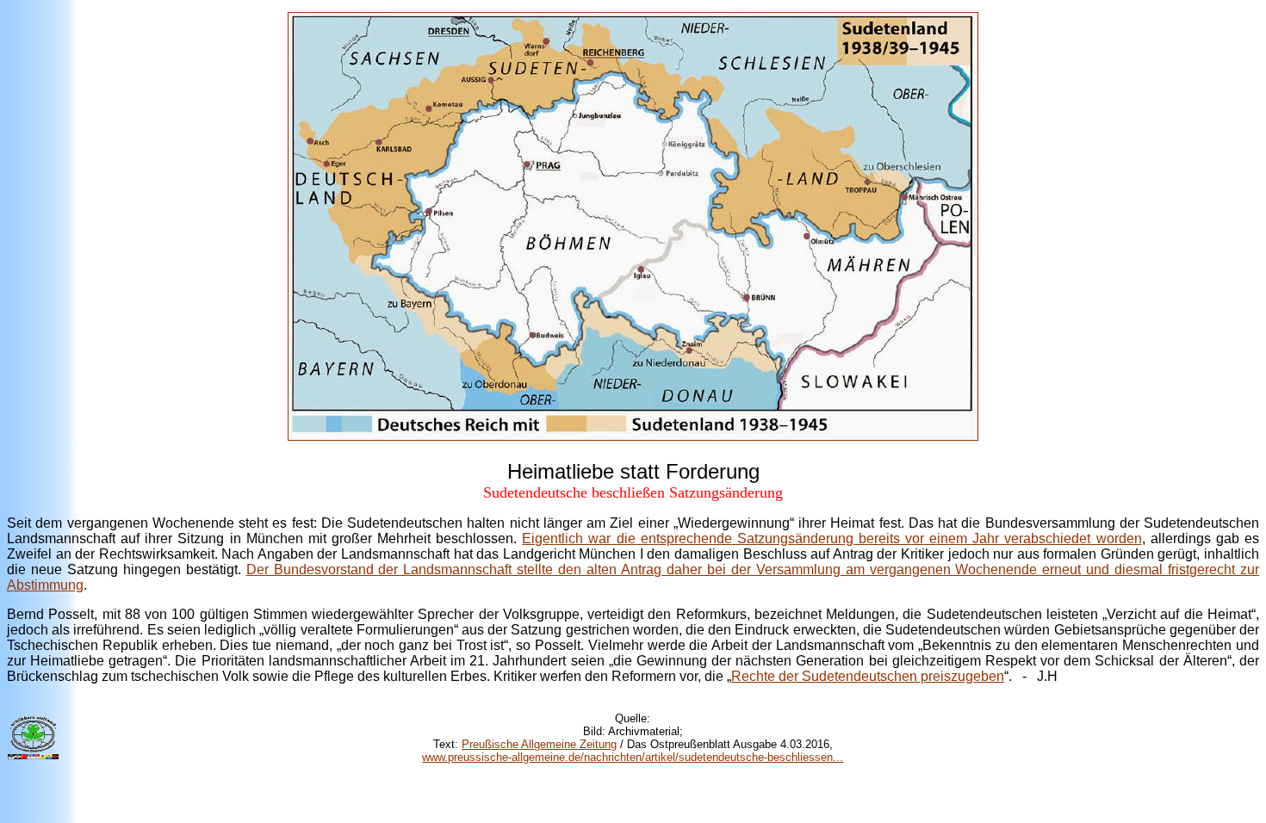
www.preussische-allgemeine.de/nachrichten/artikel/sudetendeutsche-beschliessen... (632, 757)
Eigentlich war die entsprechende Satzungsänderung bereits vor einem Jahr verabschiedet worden (831, 538)
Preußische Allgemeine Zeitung (539, 744)
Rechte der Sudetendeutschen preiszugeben (867, 676)
